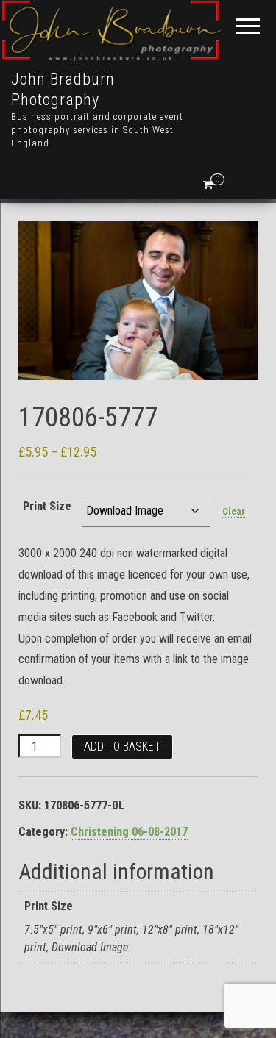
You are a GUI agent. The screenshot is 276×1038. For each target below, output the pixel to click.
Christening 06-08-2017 (129, 832)
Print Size (47, 506)
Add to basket (122, 747)
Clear (233, 511)
